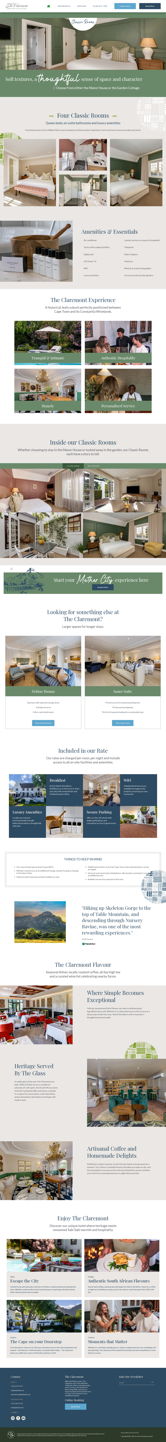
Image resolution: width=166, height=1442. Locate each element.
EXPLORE (81, 6)
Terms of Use (134, 1432)
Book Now (150, 6)
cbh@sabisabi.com (17, 1390)
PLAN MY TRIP (100, 6)
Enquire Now (125, 6)
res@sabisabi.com (17, 1407)
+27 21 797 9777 (17, 1386)
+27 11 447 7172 (17, 1403)
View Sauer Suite (123, 723)
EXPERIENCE (64, 6)
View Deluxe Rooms (43, 723)
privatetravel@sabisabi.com (20, 1394)
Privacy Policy (125, 1432)
